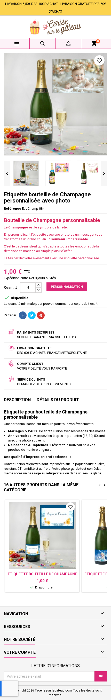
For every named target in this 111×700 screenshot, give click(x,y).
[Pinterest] (41, 315)
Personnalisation (67, 287)
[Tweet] (32, 315)
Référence (12, 208)
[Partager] (23, 315)
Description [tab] (17, 399)
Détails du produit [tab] (58, 399)
